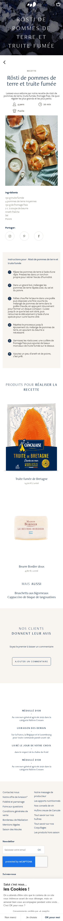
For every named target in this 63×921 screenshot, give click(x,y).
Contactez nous (11, 792)
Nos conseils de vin (44, 805)
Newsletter (8, 841)
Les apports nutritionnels (47, 801)
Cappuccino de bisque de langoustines (32, 597)
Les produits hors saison (46, 832)
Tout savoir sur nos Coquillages (44, 825)
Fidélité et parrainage (13, 801)
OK (39, 850)
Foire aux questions (13, 806)
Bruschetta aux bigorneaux (31, 593)
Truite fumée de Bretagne (31, 478)
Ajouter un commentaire (31, 661)
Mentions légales (11, 824)
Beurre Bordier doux (31, 566)
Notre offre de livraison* (15, 797)
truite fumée (29, 96)
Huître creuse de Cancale (47, 810)
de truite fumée (32, 345)
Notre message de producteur (43, 794)
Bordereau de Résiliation (15, 820)
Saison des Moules (12, 829)
